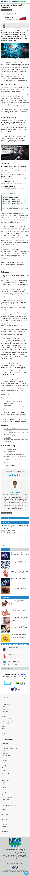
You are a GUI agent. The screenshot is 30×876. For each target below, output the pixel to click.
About (3, 777)
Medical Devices (6, 723)
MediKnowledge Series (7, 719)
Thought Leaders (6, 714)
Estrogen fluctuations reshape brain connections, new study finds (20, 579)
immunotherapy (5, 89)
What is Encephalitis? (10, 451)
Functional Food (6, 704)
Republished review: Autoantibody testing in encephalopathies (12, 175)
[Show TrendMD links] (28, 193)
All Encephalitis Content (10, 449)
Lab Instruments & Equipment (9, 748)
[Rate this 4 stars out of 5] (17, 475)
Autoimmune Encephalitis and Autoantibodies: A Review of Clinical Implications (13, 167)
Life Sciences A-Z (6, 750)
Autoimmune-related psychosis (9, 181)
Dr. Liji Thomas (15, 492)
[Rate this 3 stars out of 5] (15, 475)
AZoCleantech (5, 814)
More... (6, 462)
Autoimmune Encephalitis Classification (15, 456)
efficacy (11, 242)
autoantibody (10, 78)
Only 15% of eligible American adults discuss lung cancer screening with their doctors (18, 636)
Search (3, 782)
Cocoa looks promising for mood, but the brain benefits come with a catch (19, 588)
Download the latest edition (20, 208)
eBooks (3, 728)
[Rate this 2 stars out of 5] (12, 475)
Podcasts (4, 733)
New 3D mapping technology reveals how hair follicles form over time (19, 602)
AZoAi (3, 834)
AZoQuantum (5, 826)
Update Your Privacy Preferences (15, 861)
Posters (4, 731)
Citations (5, 518)
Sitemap (4, 787)
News (3, 706)
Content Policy (5, 799)
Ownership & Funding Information (10, 802)
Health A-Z (4, 709)
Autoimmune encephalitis (11, 459)
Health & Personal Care (7, 721)
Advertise (4, 790)
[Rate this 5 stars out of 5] (20, 475)
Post (3, 545)
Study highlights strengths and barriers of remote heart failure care (19, 610)
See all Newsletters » (7, 668)
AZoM (3, 809)
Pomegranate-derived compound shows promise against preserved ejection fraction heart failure (19, 571)
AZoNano (4, 812)
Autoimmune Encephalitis (8, 186)
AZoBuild (4, 829)
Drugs (3, 726)
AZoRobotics (5, 819)
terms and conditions (8, 852)
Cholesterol (11, 654)
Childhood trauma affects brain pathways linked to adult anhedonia (20, 553)
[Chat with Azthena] (26, 873)
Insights (4, 716)
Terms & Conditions (7, 794)
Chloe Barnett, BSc (17, 27)
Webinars (4, 760)
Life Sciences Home (6, 743)
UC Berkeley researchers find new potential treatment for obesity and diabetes (19, 619)
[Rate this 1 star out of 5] (10, 475)
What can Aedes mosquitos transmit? (14, 454)
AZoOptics (4, 817)
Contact (4, 792)
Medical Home (5, 701)
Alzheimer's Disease (13, 647)
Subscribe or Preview (12, 649)
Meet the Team (5, 780)
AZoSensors (5, 821)
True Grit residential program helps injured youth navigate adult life (20, 626)
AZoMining (4, 824)
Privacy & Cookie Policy (7, 797)
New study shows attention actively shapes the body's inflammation (19, 562)
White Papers (5, 711)
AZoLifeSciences (6, 831)
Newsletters (5, 785)
